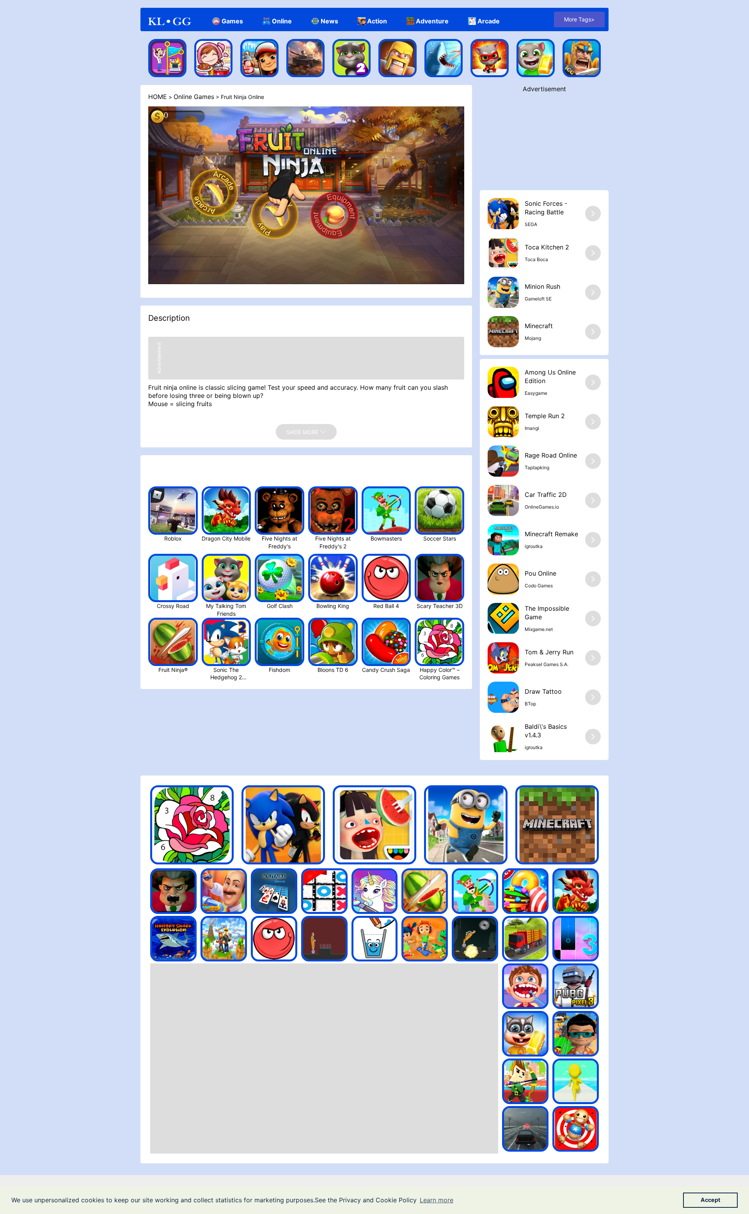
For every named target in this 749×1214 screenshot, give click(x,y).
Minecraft (539, 326)
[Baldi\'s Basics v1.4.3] (503, 736)
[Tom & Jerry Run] (503, 657)
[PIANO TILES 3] (575, 938)
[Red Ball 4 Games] (274, 938)
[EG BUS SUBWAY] (575, 1034)
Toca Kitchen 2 (547, 247)
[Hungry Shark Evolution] (173, 938)
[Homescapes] (167, 58)
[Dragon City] (575, 891)
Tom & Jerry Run (549, 652)
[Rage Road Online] (503, 461)
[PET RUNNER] (525, 1034)
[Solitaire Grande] (274, 891)
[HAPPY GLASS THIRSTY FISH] (374, 938)
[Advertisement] (544, 141)
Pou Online (540, 573)
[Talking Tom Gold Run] (535, 58)
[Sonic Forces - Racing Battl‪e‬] (503, 213)
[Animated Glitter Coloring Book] (374, 891)
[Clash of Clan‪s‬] (397, 58)
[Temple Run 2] (503, 421)
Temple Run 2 (545, 416)
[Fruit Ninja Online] (424, 891)
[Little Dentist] (525, 986)
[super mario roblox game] (224, 938)
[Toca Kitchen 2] (503, 253)
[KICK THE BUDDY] (575, 1129)
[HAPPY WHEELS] (475, 938)
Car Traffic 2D (546, 494)
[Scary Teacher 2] (173, 891)
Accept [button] (711, 1199)
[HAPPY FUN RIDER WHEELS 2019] (324, 938)
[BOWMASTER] (525, 1081)
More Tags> (579, 19)
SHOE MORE (303, 432)
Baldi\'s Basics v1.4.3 (546, 731)
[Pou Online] (503, 579)
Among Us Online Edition (550, 376)
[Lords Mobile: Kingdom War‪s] (582, 58)
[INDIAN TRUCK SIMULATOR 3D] (525, 938)
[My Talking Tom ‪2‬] (351, 58)
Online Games (194, 97)
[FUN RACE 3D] (575, 1081)
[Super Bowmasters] (475, 891)
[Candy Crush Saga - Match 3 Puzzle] (525, 891)
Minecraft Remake (551, 534)
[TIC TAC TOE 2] (324, 891)
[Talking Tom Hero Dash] (489, 58)
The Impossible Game (547, 612)
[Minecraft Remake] (503, 539)
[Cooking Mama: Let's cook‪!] (213, 58)
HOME (157, 97)
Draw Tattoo (543, 691)
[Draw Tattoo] (503, 697)
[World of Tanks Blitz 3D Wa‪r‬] (305, 58)
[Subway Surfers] (259, 58)
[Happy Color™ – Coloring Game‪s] (192, 824)
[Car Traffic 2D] (503, 500)
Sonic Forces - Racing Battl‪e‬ (546, 208)
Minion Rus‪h (542, 286)
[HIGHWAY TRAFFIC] (525, 1129)
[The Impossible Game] (503, 618)
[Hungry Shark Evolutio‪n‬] (443, 58)
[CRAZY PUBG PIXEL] (575, 986)
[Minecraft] (503, 331)
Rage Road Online (551, 455)
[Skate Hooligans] (424, 938)
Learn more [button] (436, 1200)
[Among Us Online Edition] (503, 382)
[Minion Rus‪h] (503, 292)
